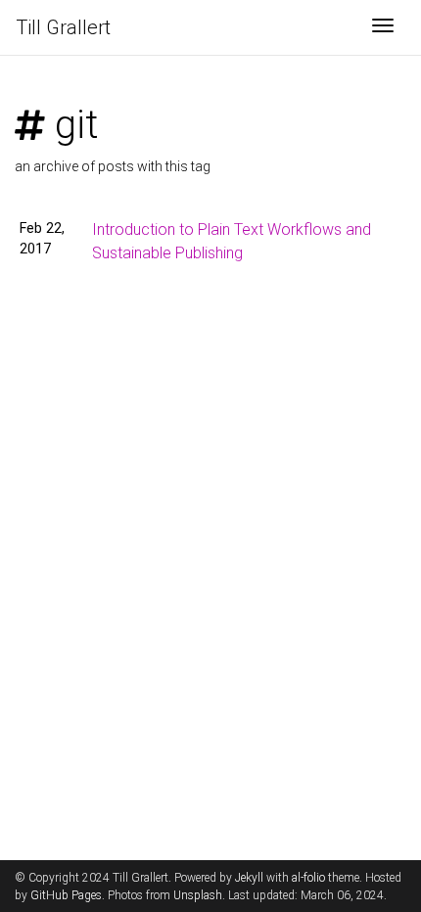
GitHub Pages (66, 895)
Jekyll (249, 878)
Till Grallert (63, 27)
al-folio (308, 878)
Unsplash (197, 895)
